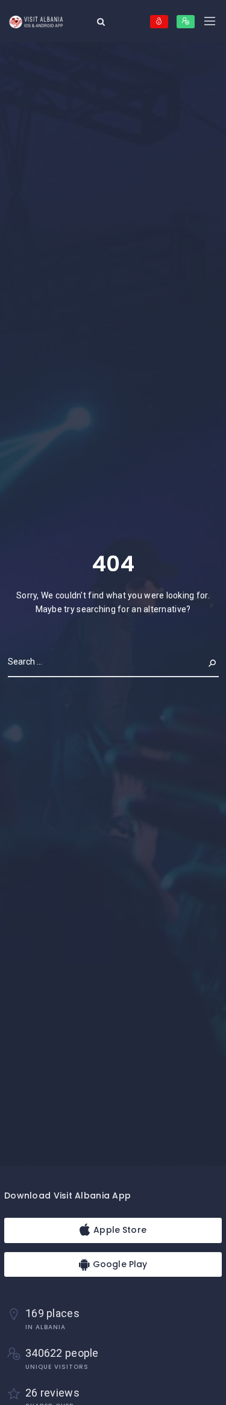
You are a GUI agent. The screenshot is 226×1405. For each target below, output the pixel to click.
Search (203, 662)
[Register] (186, 21)
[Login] (159, 21)
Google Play (119, 1264)
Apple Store (118, 1230)
